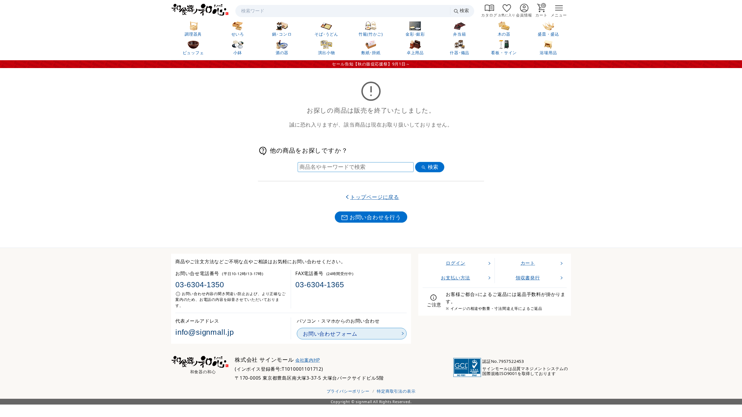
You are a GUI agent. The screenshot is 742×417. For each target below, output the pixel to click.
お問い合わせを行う (375, 217)
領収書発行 (528, 278)
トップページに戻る (374, 196)
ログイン (455, 263)
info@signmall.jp (204, 332)
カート (528, 263)
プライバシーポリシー (348, 391)
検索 (464, 10)
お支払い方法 (455, 278)
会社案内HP (307, 360)
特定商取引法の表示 (396, 391)
